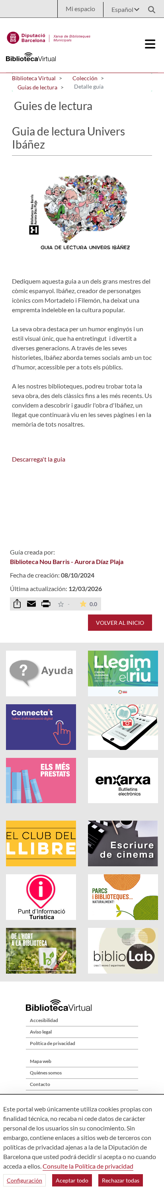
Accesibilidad (44, 1020)
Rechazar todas (120, 1180)
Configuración (24, 1180)
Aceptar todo (72, 1180)
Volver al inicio (120, 622)
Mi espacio (80, 8)
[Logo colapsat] (150, 44)
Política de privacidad (52, 1043)
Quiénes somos (46, 1073)
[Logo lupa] (148, 7)
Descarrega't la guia (38, 459)
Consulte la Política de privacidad (88, 1166)
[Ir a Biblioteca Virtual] (49, 35)
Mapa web (40, 1061)
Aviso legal (41, 1032)
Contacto (40, 1084)
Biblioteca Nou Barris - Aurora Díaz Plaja (66, 561)
